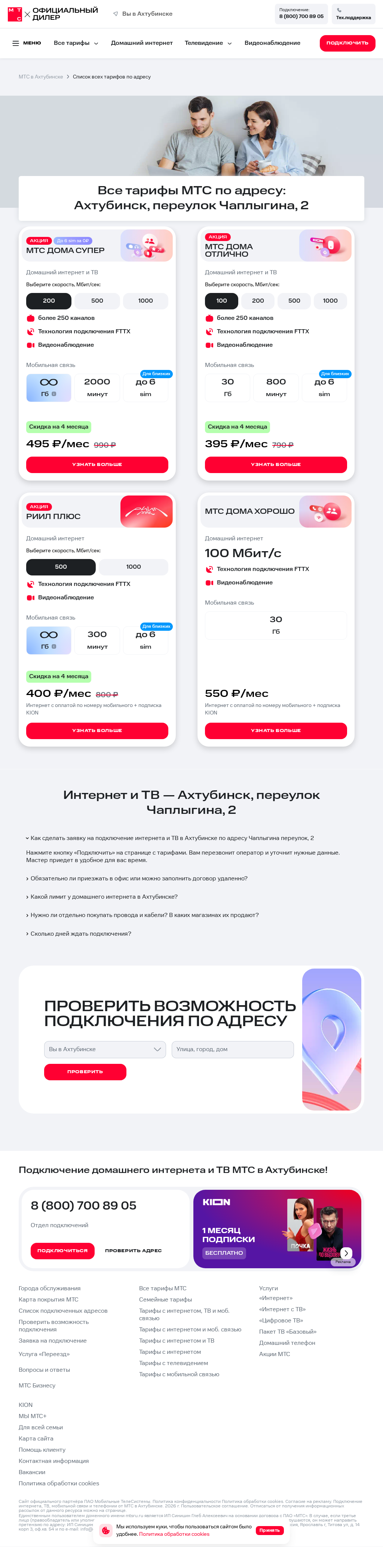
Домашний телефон (287, 1343)
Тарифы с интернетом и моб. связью (190, 1329)
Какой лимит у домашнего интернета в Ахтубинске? (104, 897)
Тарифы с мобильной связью (179, 1374)
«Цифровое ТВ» (281, 1320)
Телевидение (204, 43)
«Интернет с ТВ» (282, 1309)
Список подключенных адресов (63, 1311)
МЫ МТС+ (33, 1416)
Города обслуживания (50, 1288)
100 (222, 301)
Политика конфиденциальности (187, 1501)
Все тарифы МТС (163, 1288)
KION (26, 1405)
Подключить (94, 852)
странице (115, 1510)
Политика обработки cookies (59, 1483)
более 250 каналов (66, 318)
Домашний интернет (142, 43)
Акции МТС (274, 1354)
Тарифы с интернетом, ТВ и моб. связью (184, 1314)
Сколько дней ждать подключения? (81, 934)
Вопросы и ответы (44, 1370)
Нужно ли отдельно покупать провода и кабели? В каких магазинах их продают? (145, 915)
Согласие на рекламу (308, 1501)
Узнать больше (97, 464)
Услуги (268, 1288)
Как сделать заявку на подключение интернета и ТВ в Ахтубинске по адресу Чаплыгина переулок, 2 (172, 838)
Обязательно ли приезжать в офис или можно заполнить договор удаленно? (139, 878)
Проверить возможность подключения (54, 1326)
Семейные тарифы (165, 1299)
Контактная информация (54, 1461)
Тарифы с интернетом (170, 1352)
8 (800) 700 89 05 (301, 16)
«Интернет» (275, 1298)
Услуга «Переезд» (44, 1354)
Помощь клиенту (42, 1450)
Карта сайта (36, 1438)
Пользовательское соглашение (214, 1506)
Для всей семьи (41, 1427)
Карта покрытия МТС (49, 1299)
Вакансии (32, 1472)
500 (97, 301)
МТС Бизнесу (37, 1385)
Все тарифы (71, 43)
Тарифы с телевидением (173, 1363)
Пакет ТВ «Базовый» (287, 1332)
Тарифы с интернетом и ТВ (176, 1340)
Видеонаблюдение (272, 43)
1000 (145, 301)
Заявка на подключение (53, 1340)
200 (49, 301)
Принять (270, 1530)
